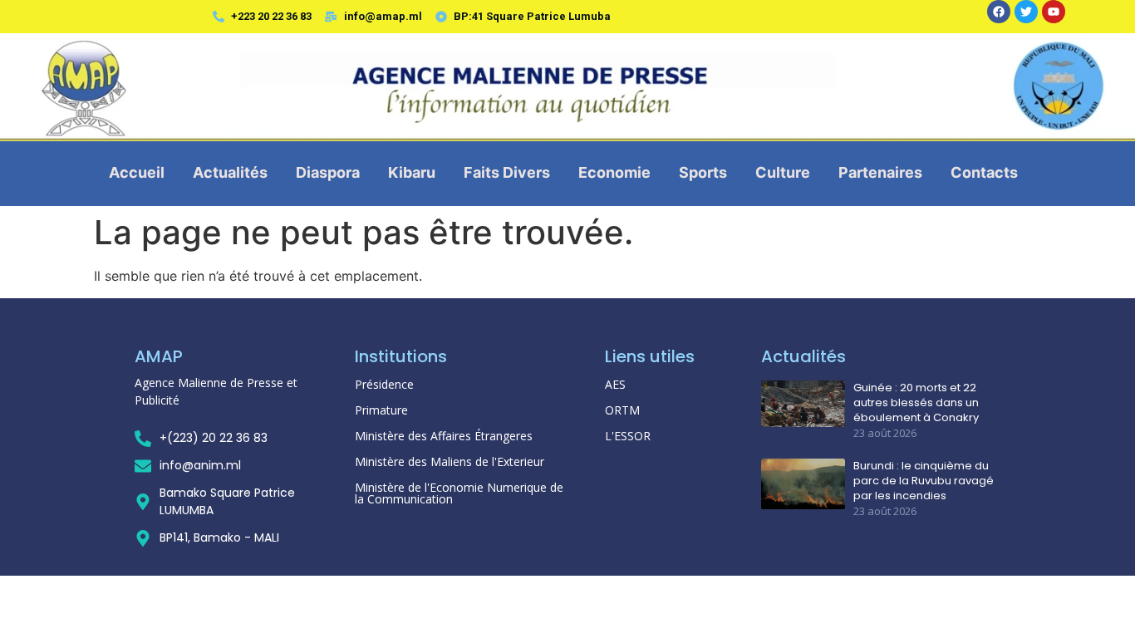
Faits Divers (507, 172)
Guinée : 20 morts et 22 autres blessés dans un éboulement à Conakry (916, 402)
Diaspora (328, 172)
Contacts (984, 172)
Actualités (230, 172)
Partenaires (880, 172)
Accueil (137, 172)
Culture (782, 172)
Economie (614, 172)
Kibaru (411, 172)
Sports (703, 172)
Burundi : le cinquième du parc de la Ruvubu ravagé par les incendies (923, 481)
